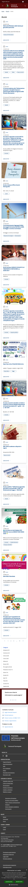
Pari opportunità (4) (7, 667)
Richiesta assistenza (7, 859)
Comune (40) (6, 656)
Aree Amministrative (7, 764)
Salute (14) (5, 672)
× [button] (26, 869)
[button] (14, 884)
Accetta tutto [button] (9, 881)
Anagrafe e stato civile (8, 781)
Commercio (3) (6, 653)
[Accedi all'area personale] (23, 1)
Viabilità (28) (6, 686)
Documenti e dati (7, 775)
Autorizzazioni (8, 809)
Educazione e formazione (10, 798)
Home (3, 11)
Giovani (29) (5, 664)
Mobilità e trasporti (7, 792)
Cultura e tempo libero (8, 783)
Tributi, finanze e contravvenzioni (12, 802)
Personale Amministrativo (9, 772)
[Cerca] (25, 6)
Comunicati (5, 819)
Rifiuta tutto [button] (19, 881)
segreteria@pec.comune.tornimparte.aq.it (12, 844)
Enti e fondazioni (6, 768)
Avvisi (7, 21)
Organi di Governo (7, 762)
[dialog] (14, 878)
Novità (7, 11)
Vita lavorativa (6, 785)
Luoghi (4, 827)
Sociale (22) (5, 675)
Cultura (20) (5, 658)
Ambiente (7, 805)
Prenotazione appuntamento (9, 852)
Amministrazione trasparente (9, 865)
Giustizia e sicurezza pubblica (11, 800)
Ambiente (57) (6, 650)
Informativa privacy (7, 867)
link (14, 879)
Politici (4, 770)
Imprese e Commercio (8, 787)
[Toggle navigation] (2, 5)
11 (19, 641)
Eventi (4, 829)
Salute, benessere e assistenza (12, 807)
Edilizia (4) (5, 661)
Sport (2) (5, 678)
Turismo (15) (6, 683)
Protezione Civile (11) (8, 669)
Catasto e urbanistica (7, 790)
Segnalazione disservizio (8, 854)
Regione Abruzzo (5, 1)
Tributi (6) (5, 681)
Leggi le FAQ (5, 856)
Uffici (4, 766)
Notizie (4, 817)
